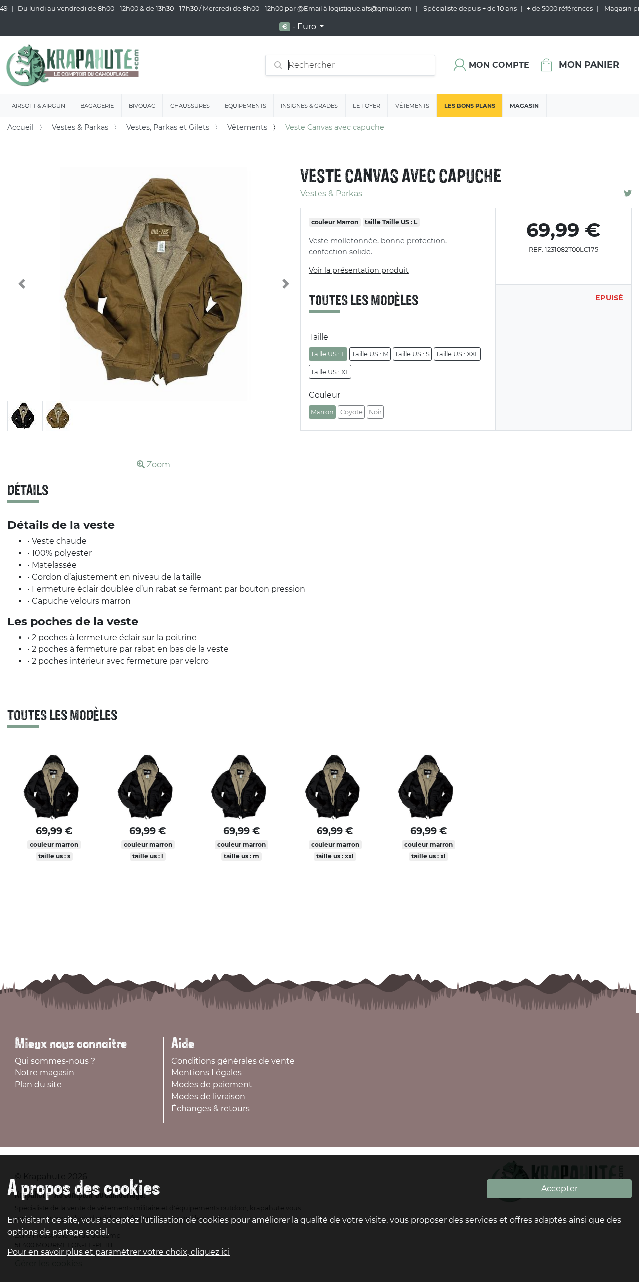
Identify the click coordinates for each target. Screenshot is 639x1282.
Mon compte (499, 65)
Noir (375, 412)
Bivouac (142, 105)
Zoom (157, 464)
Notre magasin (44, 1072)
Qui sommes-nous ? (55, 1061)
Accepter (559, 1188)
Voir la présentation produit (359, 270)
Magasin (524, 105)
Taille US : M (370, 354)
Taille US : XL (330, 372)
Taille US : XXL (457, 354)
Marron (322, 412)
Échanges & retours (210, 1108)
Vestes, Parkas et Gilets (167, 127)
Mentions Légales (206, 1072)
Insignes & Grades (309, 105)
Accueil (20, 127)
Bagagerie (97, 105)
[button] (22, 284)
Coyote (351, 412)
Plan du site (38, 1084)
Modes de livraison (208, 1096)
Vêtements (412, 105)
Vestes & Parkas (80, 127)
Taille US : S (412, 354)
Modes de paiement (211, 1084)
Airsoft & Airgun (38, 105)
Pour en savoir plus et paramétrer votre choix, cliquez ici (118, 1252)
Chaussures (190, 105)
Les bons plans (469, 105)
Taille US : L (328, 354)
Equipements (245, 105)
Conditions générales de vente (233, 1061)
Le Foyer (366, 105)
